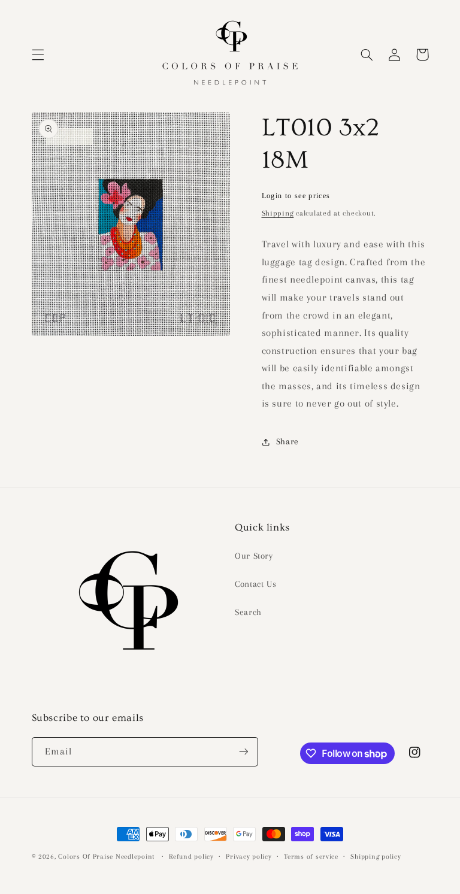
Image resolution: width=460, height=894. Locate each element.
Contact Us (255, 584)
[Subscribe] (243, 751)
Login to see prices (296, 196)
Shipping (278, 213)
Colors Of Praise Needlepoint (106, 856)
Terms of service (311, 856)
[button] (38, 54)
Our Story (254, 555)
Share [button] (287, 441)
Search (248, 612)
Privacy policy (248, 856)
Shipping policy (375, 856)
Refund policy (191, 856)
